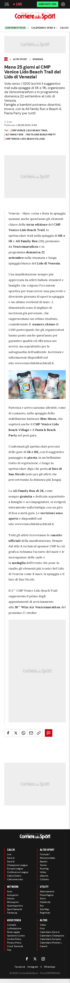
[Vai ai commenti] (48, 733)
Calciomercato (15, 879)
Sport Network (14, 909)
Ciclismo (44, 879)
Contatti (11, 924)
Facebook (20, 966)
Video (43, 924)
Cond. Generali (15, 946)
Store (43, 898)
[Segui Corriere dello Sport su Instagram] (43, 959)
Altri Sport (20, 59)
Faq (9, 949)
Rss (42, 905)
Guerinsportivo (15, 905)
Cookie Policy (14, 939)
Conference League (17, 872)
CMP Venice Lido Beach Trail (29, 130)
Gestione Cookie (16, 935)
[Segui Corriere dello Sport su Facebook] (27, 959)
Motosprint (13, 902)
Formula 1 (45, 854)
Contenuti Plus (15, 27)
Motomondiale (47, 858)
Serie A (11, 858)
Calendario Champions (52, 935)
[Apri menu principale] (6, 4)
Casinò (43, 946)
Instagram (33, 966)
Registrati (45, 912)
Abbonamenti (47, 891)
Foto (42, 928)
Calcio (64, 28)
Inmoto (10, 898)
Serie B (10, 861)
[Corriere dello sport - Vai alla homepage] (35, 16)
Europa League (15, 868)
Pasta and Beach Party (41, 134)
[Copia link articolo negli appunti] (38, 733)
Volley (43, 872)
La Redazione (14, 928)
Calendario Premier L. (51, 942)
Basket (43, 861)
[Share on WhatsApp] (23, 733)
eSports (44, 875)
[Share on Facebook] (8, 733)
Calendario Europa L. (51, 939)
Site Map (44, 909)
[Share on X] (16, 733)
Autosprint (12, 895)
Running (38, 59)
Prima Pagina (46, 895)
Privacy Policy (14, 942)
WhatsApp (49, 966)
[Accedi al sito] (63, 4)
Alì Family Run (14, 134)
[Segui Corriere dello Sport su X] (35, 959)
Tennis (43, 865)
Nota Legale (13, 932)
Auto (9, 891)
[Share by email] (31, 733)
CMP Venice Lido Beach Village (25, 138)
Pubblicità (45, 902)
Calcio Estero (14, 875)
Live (19, 4)
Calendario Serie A (43, 28)
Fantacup (12, 912)
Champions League (17, 865)
